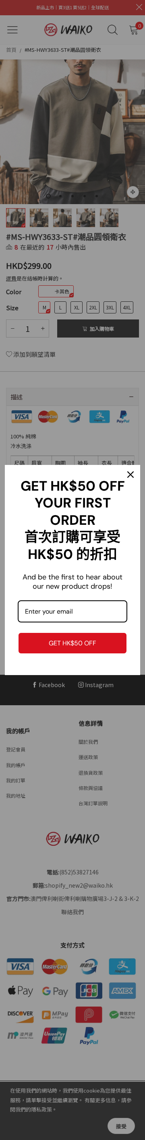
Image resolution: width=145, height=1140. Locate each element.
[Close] (130, 474)
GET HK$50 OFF (72, 643)
